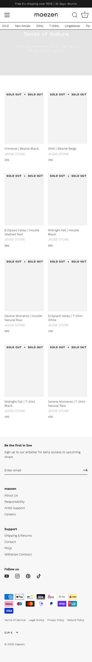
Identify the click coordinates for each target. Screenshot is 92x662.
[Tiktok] (39, 576)
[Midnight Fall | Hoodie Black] (67, 199)
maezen (20, 644)
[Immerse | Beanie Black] (24, 118)
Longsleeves (72, 26)
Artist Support (14, 508)
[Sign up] (85, 470)
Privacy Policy (55, 620)
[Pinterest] (28, 576)
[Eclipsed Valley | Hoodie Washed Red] (24, 199)
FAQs (8, 548)
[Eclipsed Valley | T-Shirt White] (67, 285)
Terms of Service (15, 620)
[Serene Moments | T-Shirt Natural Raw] (67, 370)
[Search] (75, 16)
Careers (10, 514)
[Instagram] (17, 576)
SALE (5, 26)
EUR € (8, 632)
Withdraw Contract (18, 554)
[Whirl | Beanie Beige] (67, 118)
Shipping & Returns (18, 535)
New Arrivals (22, 26)
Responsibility (14, 501)
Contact (10, 542)
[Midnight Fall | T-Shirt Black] (24, 370)
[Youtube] (6, 576)
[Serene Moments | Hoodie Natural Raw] (24, 285)
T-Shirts (54, 26)
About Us (11, 495)
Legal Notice (36, 620)
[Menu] (7, 15)
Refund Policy (75, 620)
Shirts (39, 26)
